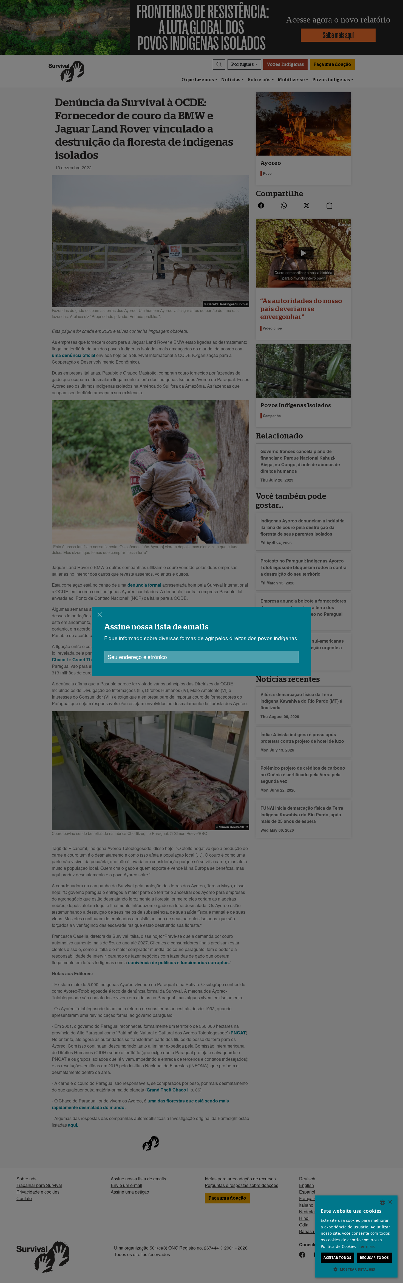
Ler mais (367, 1246)
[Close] (100, 614)
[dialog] (201, 641)
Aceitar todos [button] (337, 1257)
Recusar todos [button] (374, 1257)
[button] (356, 1269)
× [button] (390, 1202)
